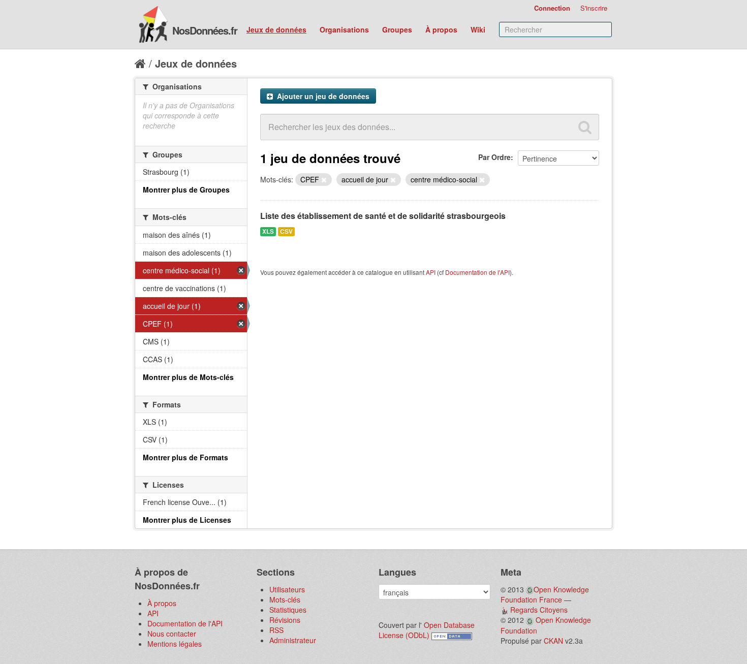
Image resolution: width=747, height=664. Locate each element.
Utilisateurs (287, 589)
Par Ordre (494, 157)
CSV (286, 231)
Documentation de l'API (477, 272)
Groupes (397, 29)
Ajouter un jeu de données (322, 96)
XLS (268, 231)
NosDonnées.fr (204, 30)
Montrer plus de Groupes (186, 189)
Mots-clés (284, 599)
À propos (441, 29)
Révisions (284, 620)
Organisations (344, 29)
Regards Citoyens (539, 610)
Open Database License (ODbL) (427, 630)
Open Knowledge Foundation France (545, 594)
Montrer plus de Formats (185, 457)
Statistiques (287, 610)
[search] (585, 127)
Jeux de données (276, 29)
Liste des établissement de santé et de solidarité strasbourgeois (383, 216)
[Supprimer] (324, 180)
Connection (552, 8)
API (430, 272)
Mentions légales (174, 644)
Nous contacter (171, 633)
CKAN (553, 641)
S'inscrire (593, 8)
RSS (276, 630)
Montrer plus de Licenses (187, 520)
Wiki (478, 29)
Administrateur (292, 640)
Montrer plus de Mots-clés (188, 377)
